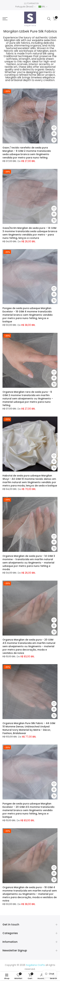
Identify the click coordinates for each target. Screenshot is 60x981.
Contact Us (33, 3)
